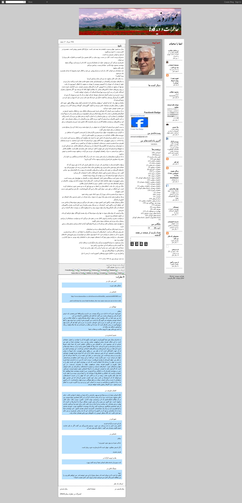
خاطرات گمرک (155, 190)
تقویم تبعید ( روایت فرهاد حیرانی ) (175, 80)
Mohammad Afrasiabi (138, 116)
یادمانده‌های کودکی (154, 215)
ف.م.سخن (175, 249)
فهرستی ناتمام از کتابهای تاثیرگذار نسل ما (173, 210)
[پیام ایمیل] (105, 265)
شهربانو (113, 419)
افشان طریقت (111, 390)
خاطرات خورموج (155, 169)
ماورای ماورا (175, 240)
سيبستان (176, 207)
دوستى (158, 192)
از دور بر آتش (174, 262)
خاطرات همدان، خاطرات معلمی (150, 186)
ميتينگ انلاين (112, 468)
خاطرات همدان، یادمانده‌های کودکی (149, 188)
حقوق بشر (156, 159)
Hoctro (172, 276)
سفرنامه (157, 205)
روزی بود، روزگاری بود (153, 203)
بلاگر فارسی (171, 278)
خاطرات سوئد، (155, 176)
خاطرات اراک (156, 163)
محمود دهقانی (174, 92)
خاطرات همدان (155, 184)
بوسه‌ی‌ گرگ (175, 142)
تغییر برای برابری (155, 157)
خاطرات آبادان (155, 161)
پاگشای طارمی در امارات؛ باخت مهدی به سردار (173, 54)
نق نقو (176, 162)
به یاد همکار (175, 180)
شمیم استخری (111, 335)
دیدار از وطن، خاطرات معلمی (150, 201)
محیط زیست (156, 207)
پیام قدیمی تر (119, 489)
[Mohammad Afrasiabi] (140, 127)
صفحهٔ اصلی (91, 489)
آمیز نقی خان (112, 281)
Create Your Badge (137, 129)
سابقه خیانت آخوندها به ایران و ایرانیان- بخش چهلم (173, 131)
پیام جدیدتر (63, 489)
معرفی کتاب (110, 267)
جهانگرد (113, 307)
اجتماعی (157, 152)
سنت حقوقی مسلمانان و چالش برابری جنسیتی (173, 225)
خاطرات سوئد (155, 173)
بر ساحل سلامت (173, 50)
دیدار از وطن (156, 198)
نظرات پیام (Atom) (66, 494)
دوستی (158, 194)
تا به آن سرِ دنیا (174, 69)
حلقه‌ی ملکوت (174, 264)
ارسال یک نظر (118, 484)
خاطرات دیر (156, 171)
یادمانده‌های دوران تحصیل (152, 213)
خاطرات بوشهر (155, 167)
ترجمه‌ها (157, 155)
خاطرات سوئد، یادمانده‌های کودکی (149, 178)
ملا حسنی (175, 127)
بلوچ (120, 45)
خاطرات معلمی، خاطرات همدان (150, 182)
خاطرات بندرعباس (154, 165)
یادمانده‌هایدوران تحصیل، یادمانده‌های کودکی (146, 217)
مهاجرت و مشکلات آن (153, 211)
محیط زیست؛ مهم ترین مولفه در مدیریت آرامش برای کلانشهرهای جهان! (173, 194)
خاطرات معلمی (155, 180)
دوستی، (158, 196)
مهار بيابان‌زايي (174, 189)
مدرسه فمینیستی (173, 221)
